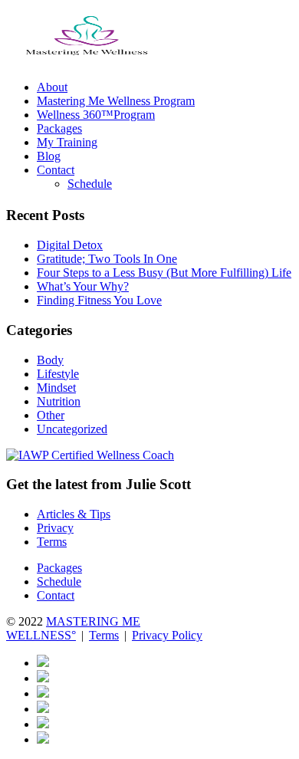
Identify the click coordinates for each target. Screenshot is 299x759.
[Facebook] (43, 662)
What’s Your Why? (83, 286)
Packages (59, 128)
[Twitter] (43, 739)
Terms (52, 541)
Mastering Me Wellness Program (116, 100)
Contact (55, 169)
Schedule (89, 183)
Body (50, 359)
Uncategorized (72, 428)
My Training (67, 142)
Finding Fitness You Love (99, 300)
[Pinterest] (43, 708)
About (52, 87)
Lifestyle (58, 373)
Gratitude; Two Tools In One (107, 258)
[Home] (86, 60)
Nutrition (58, 401)
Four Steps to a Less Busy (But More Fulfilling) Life (164, 272)
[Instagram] (43, 693)
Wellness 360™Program (96, 114)
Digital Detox (70, 244)
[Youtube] (43, 678)
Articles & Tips (73, 514)
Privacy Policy (167, 635)
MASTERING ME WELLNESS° (73, 628)
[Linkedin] (43, 724)
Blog (49, 156)
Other (50, 415)
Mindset (56, 387)
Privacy (55, 527)
